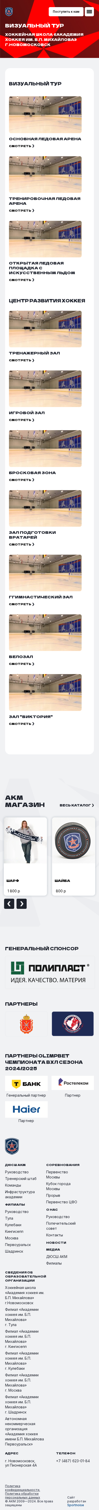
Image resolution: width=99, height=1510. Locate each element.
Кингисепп (14, 1231)
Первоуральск (18, 1244)
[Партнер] (73, 1083)
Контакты (54, 1235)
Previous (9, 904)
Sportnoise (75, 1505)
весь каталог (75, 805)
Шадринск (14, 1251)
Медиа (53, 1249)
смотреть (20, 146)
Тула (9, 1218)
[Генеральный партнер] (26, 1084)
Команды (13, 1185)
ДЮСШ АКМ (56, 1256)
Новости (56, 1242)
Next (21, 904)
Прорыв (53, 1195)
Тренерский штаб (21, 1178)
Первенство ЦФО (61, 1202)
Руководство (17, 1172)
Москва (11, 1238)
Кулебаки (13, 1225)
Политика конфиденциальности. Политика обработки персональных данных (22, 1491)
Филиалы (54, 1263)
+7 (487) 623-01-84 (73, 1461)
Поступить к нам (66, 11)
